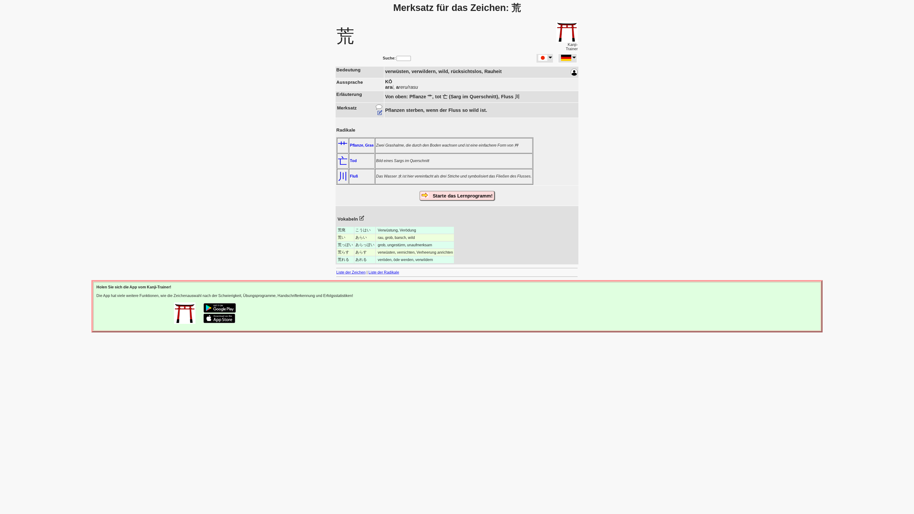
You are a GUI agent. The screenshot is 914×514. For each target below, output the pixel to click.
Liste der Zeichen (351, 272)
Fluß (354, 176)
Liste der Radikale (383, 272)
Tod (353, 161)
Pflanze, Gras (362, 145)
